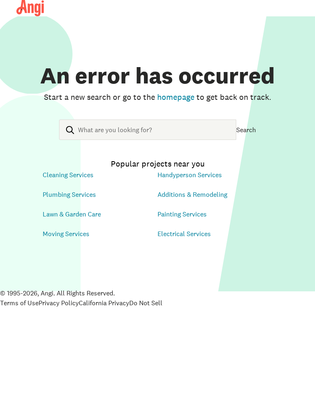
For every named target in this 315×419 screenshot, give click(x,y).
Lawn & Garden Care (72, 214)
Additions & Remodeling (192, 194)
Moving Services (66, 234)
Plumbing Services (69, 194)
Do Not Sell (145, 303)
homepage (175, 97)
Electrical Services (184, 234)
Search (246, 130)
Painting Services (182, 214)
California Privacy (104, 303)
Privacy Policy (59, 303)
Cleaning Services (68, 175)
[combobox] (147, 136)
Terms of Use (19, 303)
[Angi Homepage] (30, 8)
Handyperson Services (190, 175)
